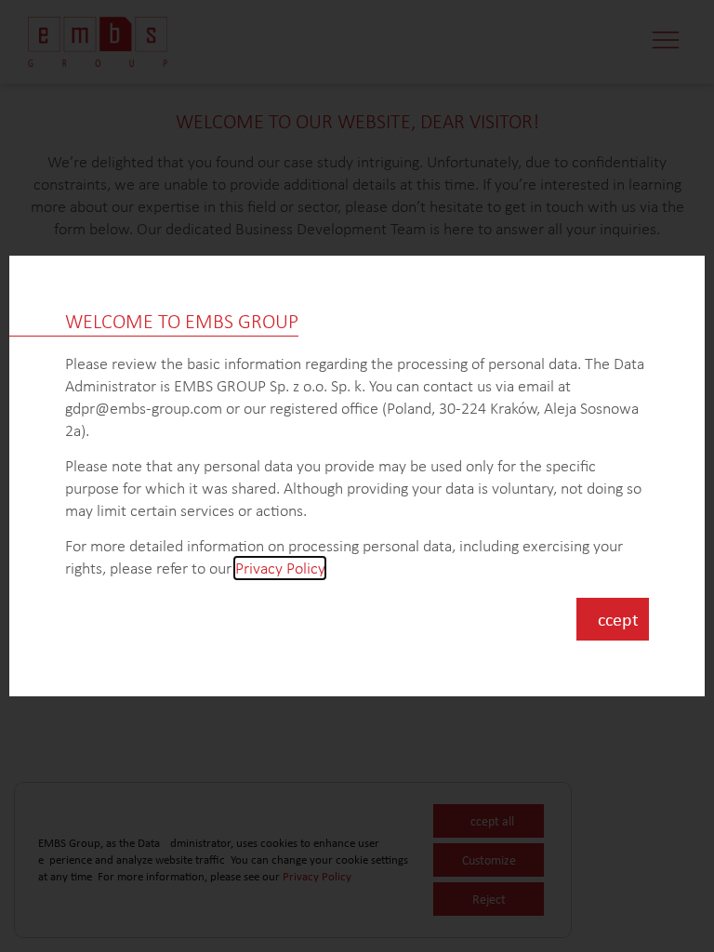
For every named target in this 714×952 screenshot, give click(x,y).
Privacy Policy (279, 568)
